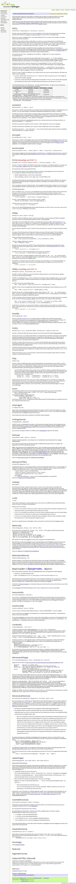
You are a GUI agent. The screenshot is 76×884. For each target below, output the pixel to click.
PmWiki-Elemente (4, 13)
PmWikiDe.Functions (38, 878)
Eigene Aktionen (35, 23)
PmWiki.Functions (22, 878)
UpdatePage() (34, 806)
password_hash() (60, 142)
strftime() (28, 34)
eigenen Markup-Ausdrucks (49, 794)
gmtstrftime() (37, 34)
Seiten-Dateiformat (30, 13)
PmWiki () (3, 11)
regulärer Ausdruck (42, 452)
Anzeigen (53, 10)
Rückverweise (73, 10)
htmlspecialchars (58, 333)
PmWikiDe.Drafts (30, 641)
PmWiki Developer (22, 873)
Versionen (62, 10)
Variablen (15, 13)
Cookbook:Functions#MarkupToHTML (26, 477)
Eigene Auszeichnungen (24, 23)
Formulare (48, 116)
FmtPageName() (43, 430)
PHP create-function (19, 189)
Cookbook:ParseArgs (19, 844)
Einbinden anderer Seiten (18, 749)
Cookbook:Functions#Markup (37, 457)
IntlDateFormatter (60, 50)
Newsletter (3, 29)
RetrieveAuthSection (32, 323)
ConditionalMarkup (31, 629)
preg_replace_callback (21, 166)
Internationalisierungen (26, 427)
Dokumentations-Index (5, 19)
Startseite (2, 27)
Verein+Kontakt (3, 32)
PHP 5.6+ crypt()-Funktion (51, 140)
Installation (3, 15)
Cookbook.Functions (17, 871)
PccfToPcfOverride (27, 207)
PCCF (49, 262)
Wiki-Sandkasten (4, 22)
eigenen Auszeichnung (35, 794)
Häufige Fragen (3, 21)
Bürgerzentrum (3, 30)
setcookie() (33, 153)
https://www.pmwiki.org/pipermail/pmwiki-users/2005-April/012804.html (43, 662)
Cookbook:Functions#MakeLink (31, 551)
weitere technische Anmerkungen (19, 763)
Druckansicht (67, 10)
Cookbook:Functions (17, 19)
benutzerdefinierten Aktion (18, 795)
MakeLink (20, 551)
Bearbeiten (58, 10)
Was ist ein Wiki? (4, 12)
